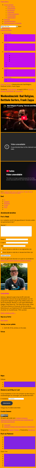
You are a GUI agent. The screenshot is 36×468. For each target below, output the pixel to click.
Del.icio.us (14, 191)
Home (2, 84)
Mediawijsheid (11, 41)
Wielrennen (7, 77)
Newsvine (19, 193)
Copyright (7, 425)
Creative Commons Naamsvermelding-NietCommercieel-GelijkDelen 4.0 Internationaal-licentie (17, 420)
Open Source (15, 57)
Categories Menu (6, 30)
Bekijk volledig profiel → (8, 313)
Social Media (11, 76)
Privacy (9, 74)
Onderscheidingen (13, 14)
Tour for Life (11, 81)
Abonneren (6, 403)
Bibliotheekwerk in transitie (12, 23)
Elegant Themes (14, 430)
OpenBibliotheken (9, 21)
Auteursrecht (11, 63)
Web (8, 70)
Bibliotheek (7, 33)
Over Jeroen (11, 7)
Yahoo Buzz (13, 193)
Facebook (6, 191)
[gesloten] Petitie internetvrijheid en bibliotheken (19, 427)
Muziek (9, 48)
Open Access (15, 55)
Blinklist (30, 191)
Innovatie (10, 37)
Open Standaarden (17, 59)
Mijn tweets (4, 320)
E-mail (3, 243)
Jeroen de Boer (8, 5)
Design (9, 44)
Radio (9, 50)
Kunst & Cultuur (12, 46)
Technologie (11, 65)
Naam (3, 239)
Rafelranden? (11, 18)
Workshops (11, 10)
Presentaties (11, 8)
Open (9, 54)
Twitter (2, 193)
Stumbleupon (21, 191)
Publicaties (10, 12)
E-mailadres (4, 399)
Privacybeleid (11, 16)
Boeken (9, 39)
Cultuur (6, 42)
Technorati (7, 193)
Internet (10, 66)
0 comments (19, 91)
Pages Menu (5, 2)
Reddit (26, 191)
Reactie (3, 225)
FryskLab (7, 19)
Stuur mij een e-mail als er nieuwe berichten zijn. (18, 252)
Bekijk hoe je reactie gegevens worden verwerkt (16, 261)
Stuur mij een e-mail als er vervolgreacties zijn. (17, 249)
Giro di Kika (10, 79)
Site (2, 246)
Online (6, 68)
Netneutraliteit (12, 72)
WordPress (31, 430)
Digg (10, 191)
